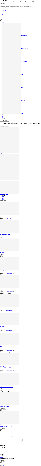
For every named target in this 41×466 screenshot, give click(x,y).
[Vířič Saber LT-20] (9, 287)
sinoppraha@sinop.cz (4, 462)
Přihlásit (12, 436)
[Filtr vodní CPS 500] (9, 306)
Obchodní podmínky (4, 114)
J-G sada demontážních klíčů (5, 234)
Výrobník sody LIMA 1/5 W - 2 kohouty (6, 387)
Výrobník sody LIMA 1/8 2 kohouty (6, 426)
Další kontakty (1, 457)
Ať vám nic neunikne (2, 436)
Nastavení (1, 3)
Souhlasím (4, 3)
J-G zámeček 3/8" (3, 270)
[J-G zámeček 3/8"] (9, 269)
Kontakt (2, 14)
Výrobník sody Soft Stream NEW (5, 367)
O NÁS (2, 116)
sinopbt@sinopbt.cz (4, 449)
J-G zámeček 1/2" (3, 252)
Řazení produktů (2, 200)
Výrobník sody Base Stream (4, 406)
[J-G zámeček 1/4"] (9, 214)
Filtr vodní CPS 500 (3, 307)
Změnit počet (1, 218)
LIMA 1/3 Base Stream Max (5, 347)
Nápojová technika (3, 22)
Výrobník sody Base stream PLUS (5, 327)
